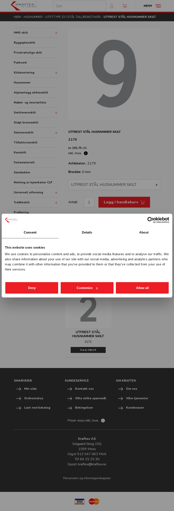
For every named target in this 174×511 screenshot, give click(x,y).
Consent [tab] (30, 232)
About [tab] (144, 232)
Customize (85, 288)
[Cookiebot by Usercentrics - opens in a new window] (150, 220)
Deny (32, 288)
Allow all (142, 288)
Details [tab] (87, 232)
